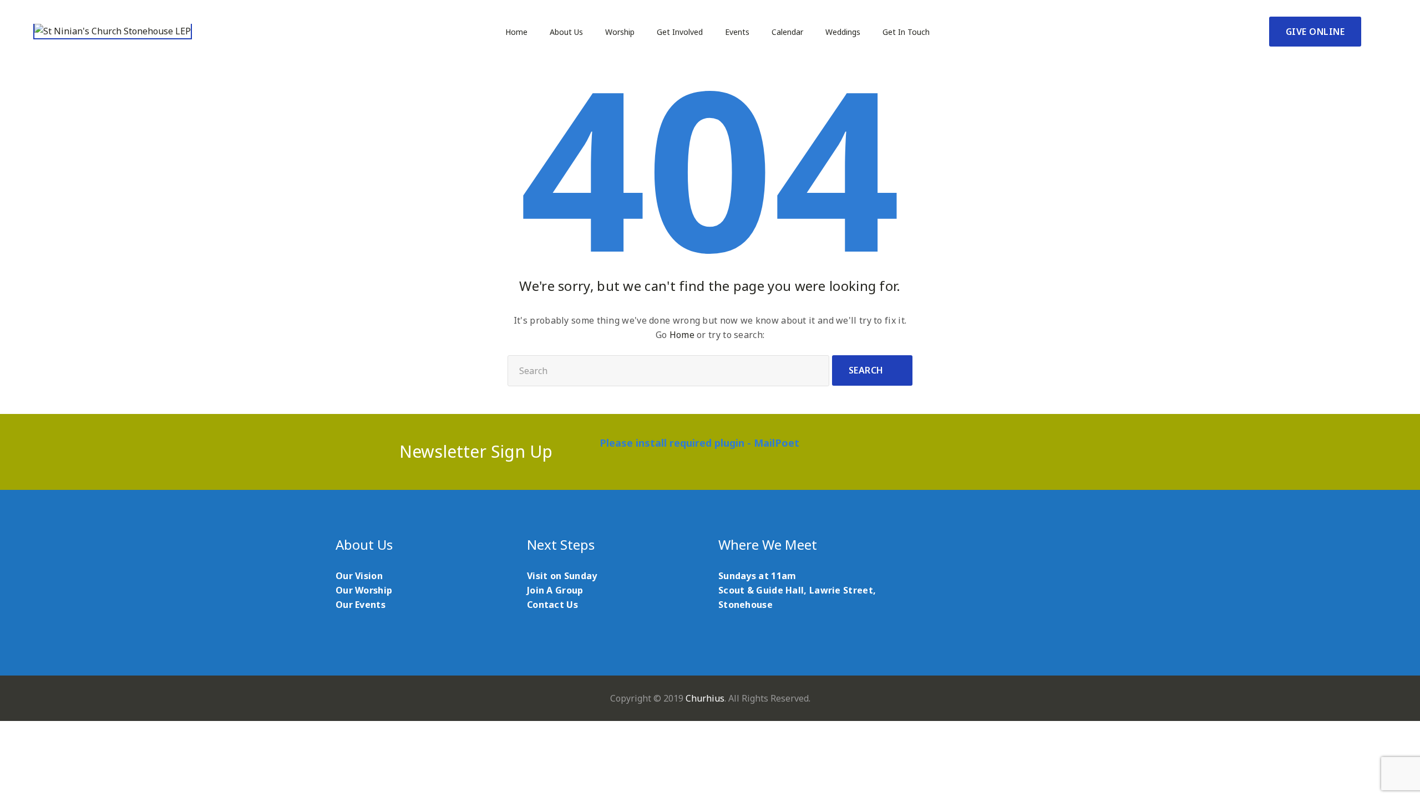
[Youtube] (978, 451)
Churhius (705, 698)
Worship (620, 32)
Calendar (787, 32)
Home (516, 32)
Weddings (842, 32)
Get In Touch (906, 32)
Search (866, 370)
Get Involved (680, 32)
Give (1315, 31)
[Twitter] (951, 451)
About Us (566, 32)
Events (737, 32)
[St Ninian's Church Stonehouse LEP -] (112, 31)
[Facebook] (924, 451)
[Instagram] (1006, 451)
